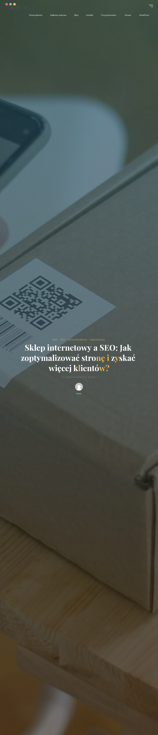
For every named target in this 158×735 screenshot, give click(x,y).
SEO (62, 339)
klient (55, 339)
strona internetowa (77, 339)
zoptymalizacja (97, 339)
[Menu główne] (151, 6)
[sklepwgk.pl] (19, 6)
